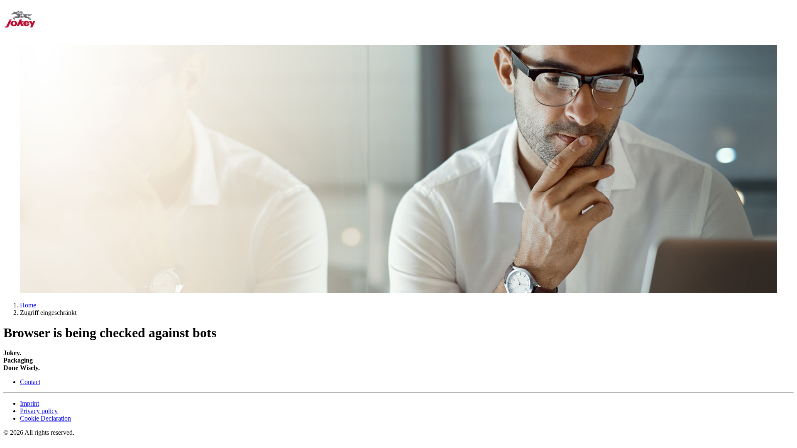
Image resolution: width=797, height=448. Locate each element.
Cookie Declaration (45, 418)
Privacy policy (39, 410)
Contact (30, 381)
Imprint (29, 403)
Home (28, 305)
